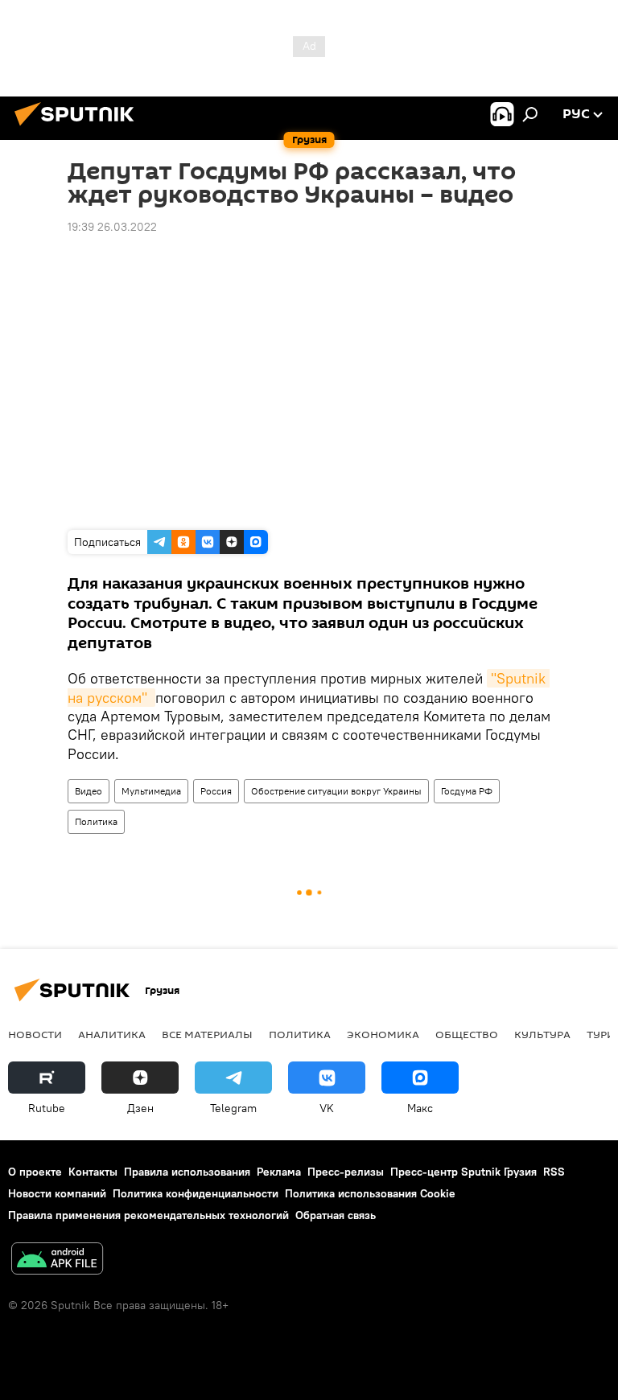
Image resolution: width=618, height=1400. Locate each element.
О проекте (35, 1171)
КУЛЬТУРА (542, 1034)
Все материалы (207, 1034)
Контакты (92, 1171)
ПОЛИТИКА (300, 1034)
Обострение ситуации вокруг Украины (336, 791)
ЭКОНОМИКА (383, 1034)
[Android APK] (57, 1260)
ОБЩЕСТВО (466, 1034)
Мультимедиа (151, 791)
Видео (88, 791)
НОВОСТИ (35, 1034)
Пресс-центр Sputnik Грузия (463, 1171)
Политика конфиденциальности (195, 1193)
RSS (554, 1171)
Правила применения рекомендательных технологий (148, 1215)
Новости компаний (57, 1193)
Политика (96, 821)
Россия (216, 791)
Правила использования (187, 1171)
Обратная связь (335, 1215)
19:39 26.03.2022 (112, 227)
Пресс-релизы (345, 1171)
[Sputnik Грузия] (79, 128)
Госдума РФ (466, 791)
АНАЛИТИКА (112, 1034)
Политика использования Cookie (370, 1193)
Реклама (279, 1171)
